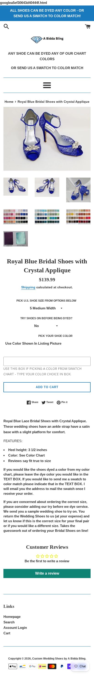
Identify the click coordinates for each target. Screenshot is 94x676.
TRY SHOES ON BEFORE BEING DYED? (46, 318)
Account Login (15, 628)
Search (9, 622)
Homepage (12, 617)
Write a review (47, 573)
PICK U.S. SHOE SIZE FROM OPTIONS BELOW (46, 300)
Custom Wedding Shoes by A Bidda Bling (58, 658)
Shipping (28, 287)
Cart (6, 633)
